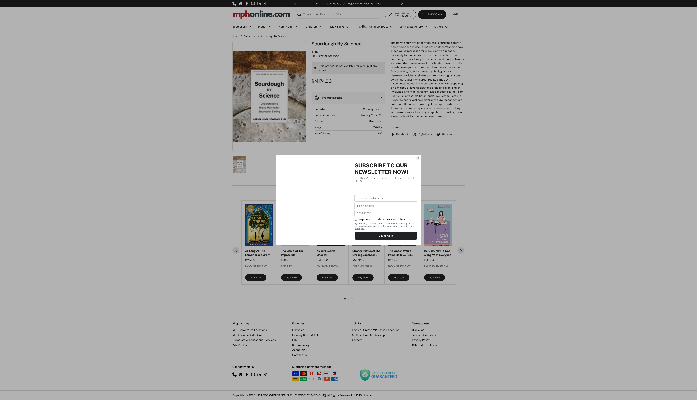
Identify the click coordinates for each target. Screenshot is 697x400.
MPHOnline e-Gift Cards (247, 335)
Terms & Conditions (424, 335)
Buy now (256, 277)
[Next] (460, 250)
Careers (357, 340)
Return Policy (300, 345)
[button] (432, 14)
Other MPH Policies (424, 345)
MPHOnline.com (364, 395)
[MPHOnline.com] (261, 14)
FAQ (294, 340)
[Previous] (235, 250)
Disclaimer (418, 330)
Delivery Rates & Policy (307, 335)
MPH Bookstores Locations (249, 330)
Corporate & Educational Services (254, 340)
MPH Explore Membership (368, 335)
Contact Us (299, 355)
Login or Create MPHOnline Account (375, 330)
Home (235, 36)
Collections (250, 36)
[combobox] (338, 14)
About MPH (299, 350)
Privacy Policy (421, 340)
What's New (239, 345)
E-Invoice (298, 330)
